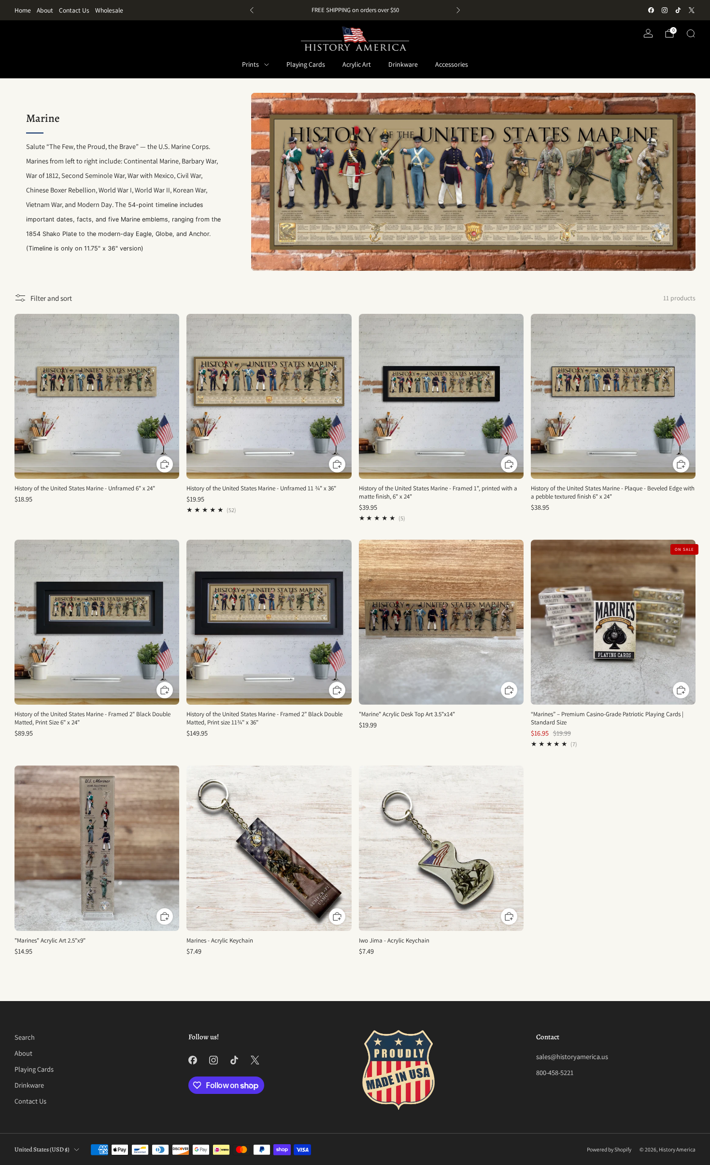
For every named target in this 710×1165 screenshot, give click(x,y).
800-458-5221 (554, 1072)
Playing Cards (305, 64)
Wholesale (109, 10)
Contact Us (74, 10)
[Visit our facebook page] (651, 10)
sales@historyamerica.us (572, 1056)
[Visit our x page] (691, 10)
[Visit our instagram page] (664, 10)
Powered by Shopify (609, 1149)
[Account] (648, 33)
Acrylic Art (356, 64)
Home (22, 10)
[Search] (691, 33)
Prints (250, 64)
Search (24, 1037)
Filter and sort (51, 298)
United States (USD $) (42, 1149)
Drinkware (403, 64)
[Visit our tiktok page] (678, 10)
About (45, 10)
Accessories (451, 64)
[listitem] (355, 10)
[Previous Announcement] (251, 10)
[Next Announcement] (458, 10)
